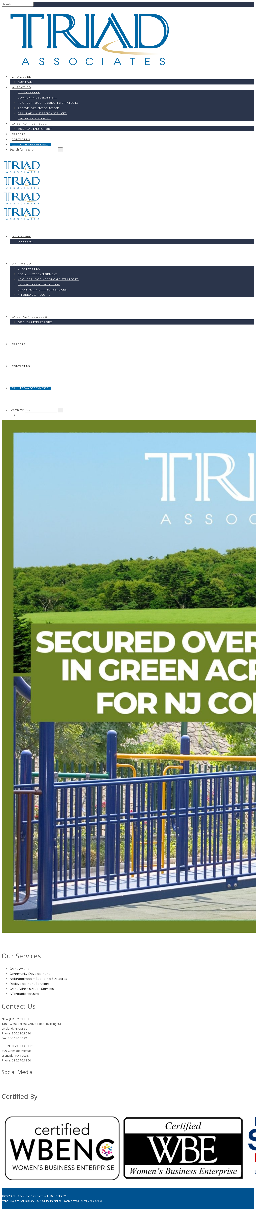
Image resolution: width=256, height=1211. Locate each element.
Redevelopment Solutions (39, 108)
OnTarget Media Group (89, 1201)
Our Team (25, 81)
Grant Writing (29, 92)
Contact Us (21, 139)
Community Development (37, 97)
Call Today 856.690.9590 (30, 144)
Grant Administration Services (42, 113)
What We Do (21, 87)
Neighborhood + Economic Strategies (48, 102)
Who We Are (21, 76)
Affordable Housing (34, 118)
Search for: (17, 149)
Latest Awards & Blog (29, 123)
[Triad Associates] (92, 69)
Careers (18, 134)
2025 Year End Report (35, 128)
